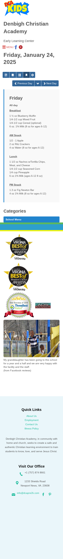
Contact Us (31, 424)
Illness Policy (31, 428)
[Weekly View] (19, 75)
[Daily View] (26, 75)
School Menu (13, 219)
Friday (16, 98)
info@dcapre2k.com (28, 493)
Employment (31, 420)
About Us (31, 416)
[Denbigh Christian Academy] (17, 8)
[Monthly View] (6, 75)
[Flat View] (12, 75)
